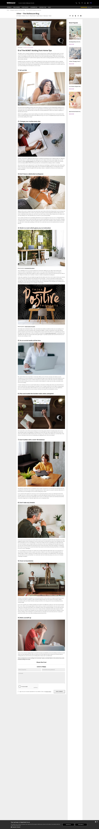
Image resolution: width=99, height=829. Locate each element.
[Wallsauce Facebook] (78, 16)
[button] (36, 827)
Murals (9, 7)
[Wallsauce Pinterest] (70, 16)
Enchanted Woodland (29, 268)
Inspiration (42, 7)
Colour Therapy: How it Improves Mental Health (80, 61)
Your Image (25, 7)
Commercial (33, 7)
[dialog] (49, 824)
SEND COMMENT (59, 691)
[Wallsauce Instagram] (72, 16)
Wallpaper (16, 7)
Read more (18, 825)
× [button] (97, 821)
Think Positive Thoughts (30, 326)
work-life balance (29, 161)
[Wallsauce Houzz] (75, 16)
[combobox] (95, 822)
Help (49, 7)
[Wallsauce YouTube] (80, 16)
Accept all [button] (68, 824)
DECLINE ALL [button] (81, 824)
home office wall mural (50, 333)
